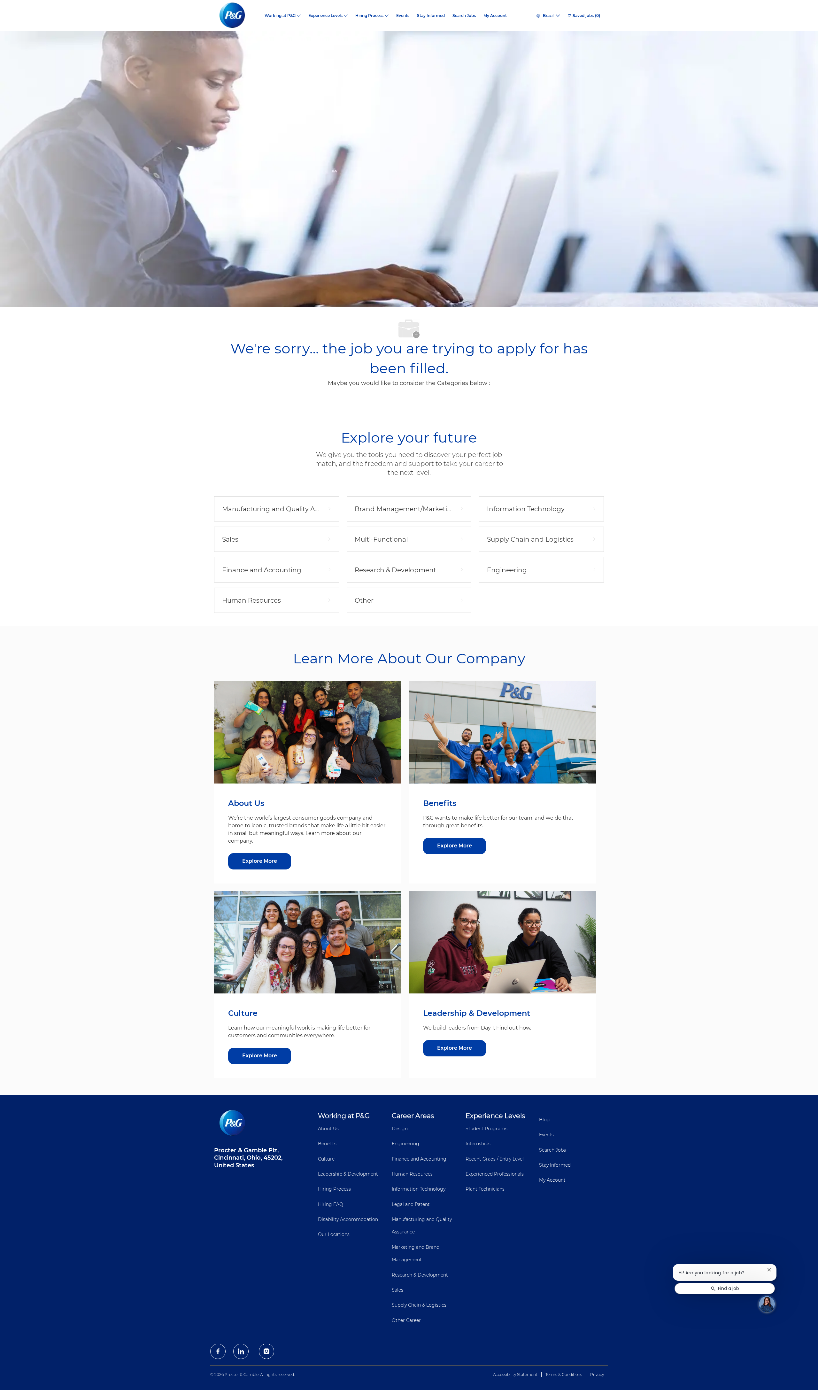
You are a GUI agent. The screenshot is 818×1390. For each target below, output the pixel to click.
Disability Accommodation (348, 1219)
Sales (397, 1290)
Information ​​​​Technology (418, 1189)
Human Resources (412, 1174)
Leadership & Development (348, 1174)
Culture (326, 1159)
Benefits (327, 1144)
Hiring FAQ (330, 1204)
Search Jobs (464, 15)
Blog (544, 1120)
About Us (328, 1128)
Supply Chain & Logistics (419, 1305)
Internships (478, 1144)
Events (402, 15)
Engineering (405, 1144)
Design (400, 1128)
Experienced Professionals (495, 1174)
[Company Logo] (237, 15)
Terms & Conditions (563, 1374)
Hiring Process (334, 1189)
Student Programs (486, 1128)
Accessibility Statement (515, 1374)
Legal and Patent (411, 1204)
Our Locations (334, 1234)
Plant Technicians (485, 1189)
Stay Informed (431, 15)
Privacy (597, 1374)
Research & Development (420, 1275)
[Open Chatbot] (767, 1304)
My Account (495, 15)
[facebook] (218, 1351)
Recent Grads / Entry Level (495, 1159)
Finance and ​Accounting (419, 1159)
